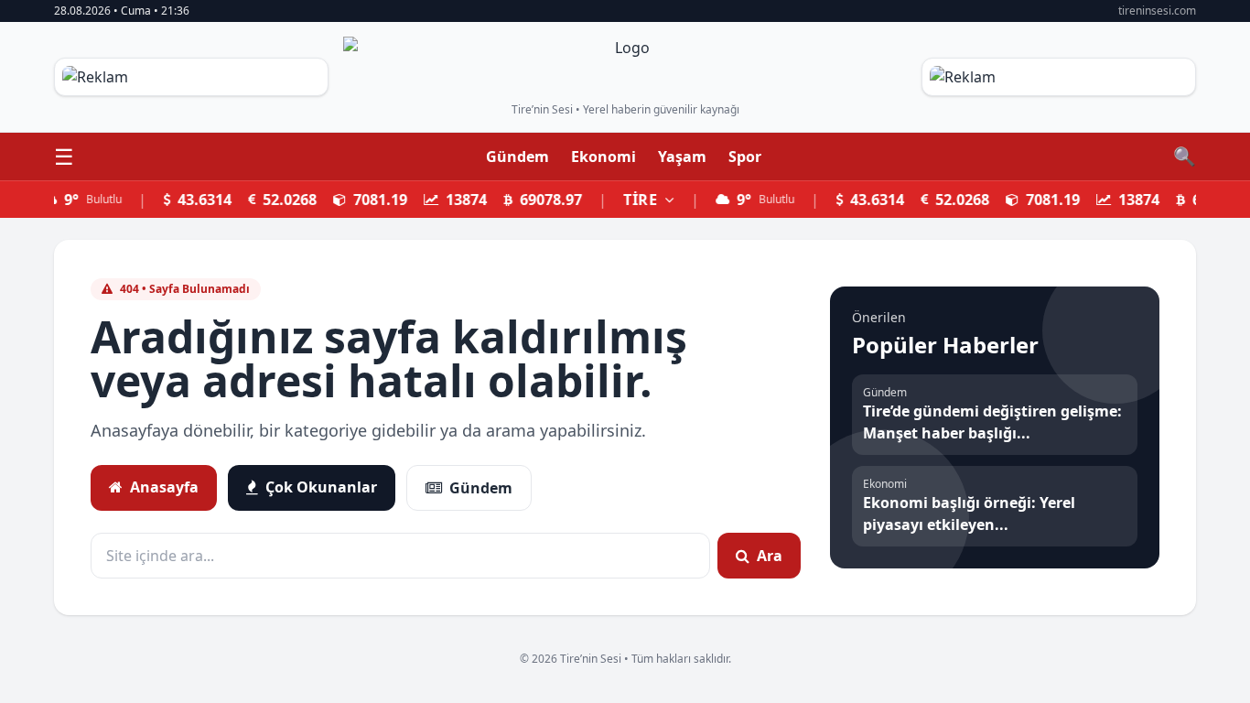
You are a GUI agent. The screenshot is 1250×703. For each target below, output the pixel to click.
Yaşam (682, 156)
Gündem (517, 156)
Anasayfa (164, 487)
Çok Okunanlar (321, 487)
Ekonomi (603, 156)
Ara (769, 556)
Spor (744, 156)
